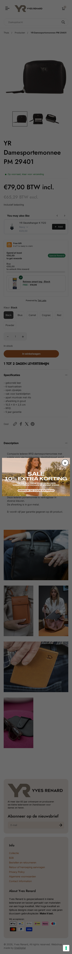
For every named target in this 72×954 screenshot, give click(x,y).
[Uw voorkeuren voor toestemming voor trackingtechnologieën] (66, 948)
